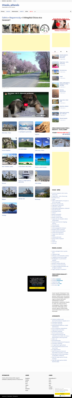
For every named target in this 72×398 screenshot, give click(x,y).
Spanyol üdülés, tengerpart (58, 238)
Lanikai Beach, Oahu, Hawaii (25, 166)
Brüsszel (4, 183)
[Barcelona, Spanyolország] (55, 90)
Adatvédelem (9, 396)
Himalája (4, 215)
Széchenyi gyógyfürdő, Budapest (59, 228)
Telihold (54, 212)
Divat (50, 380)
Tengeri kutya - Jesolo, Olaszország (64, 62)
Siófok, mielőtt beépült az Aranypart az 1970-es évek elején (65, 84)
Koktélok (27, 380)
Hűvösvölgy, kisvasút (56, 211)
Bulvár (26, 381)
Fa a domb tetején (23, 149)
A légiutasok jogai (56, 254)
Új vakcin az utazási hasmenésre (59, 264)
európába (54, 280)
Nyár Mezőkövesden (56, 340)
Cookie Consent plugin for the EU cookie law (62, 395)
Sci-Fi (26, 383)
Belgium (4, 199)
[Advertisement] (26, 43)
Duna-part (54, 243)
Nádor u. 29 (54, 339)
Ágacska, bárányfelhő (56, 214)
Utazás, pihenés (10, 5)
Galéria (5, 17)
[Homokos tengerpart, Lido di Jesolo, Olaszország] (55, 55)
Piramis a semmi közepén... (41, 167)
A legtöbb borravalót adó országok (59, 257)
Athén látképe (38, 183)
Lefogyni (50, 387)
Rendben (62, 394)
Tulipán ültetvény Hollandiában (59, 231)
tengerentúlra (55, 282)
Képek (26, 11)
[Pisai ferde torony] (55, 70)
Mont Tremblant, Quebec (7, 166)
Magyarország (15, 17)
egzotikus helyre (55, 283)
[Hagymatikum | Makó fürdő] (55, 100)
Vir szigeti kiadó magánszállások (59, 345)
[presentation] (55, 52)
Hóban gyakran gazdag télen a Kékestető (64, 113)
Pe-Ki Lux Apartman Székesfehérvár (59, 328)
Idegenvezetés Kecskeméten (58, 330)
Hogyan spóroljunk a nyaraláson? (59, 269)
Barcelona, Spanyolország (63, 90)
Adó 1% (31, 11)
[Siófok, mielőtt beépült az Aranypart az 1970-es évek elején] (55, 83)
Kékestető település (63, 118)
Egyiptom (37, 134)
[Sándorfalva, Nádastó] (55, 106)
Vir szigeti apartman (56, 349)
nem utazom (55, 285)
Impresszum (4, 396)
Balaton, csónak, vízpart (57, 217)
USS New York (22, 198)
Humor (26, 390)
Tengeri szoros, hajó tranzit (58, 234)
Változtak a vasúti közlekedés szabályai (60, 255)
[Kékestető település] (55, 118)
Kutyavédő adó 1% (52, 378)
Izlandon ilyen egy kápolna (58, 232)
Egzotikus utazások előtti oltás (58, 263)
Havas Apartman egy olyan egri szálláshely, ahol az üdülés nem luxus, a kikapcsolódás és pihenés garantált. (60, 336)
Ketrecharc (27, 388)
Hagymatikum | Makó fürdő (58, 205)
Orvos (50, 383)
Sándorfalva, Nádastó (64, 106)
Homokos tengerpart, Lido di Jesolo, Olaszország (64, 56)
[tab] (55, 52)
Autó (50, 385)
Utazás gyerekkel (55, 261)
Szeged (61, 76)
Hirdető (22, 11)
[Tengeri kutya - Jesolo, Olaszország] (55, 62)
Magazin (8, 11)
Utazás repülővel (55, 226)
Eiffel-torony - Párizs (39, 150)
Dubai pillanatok (55, 225)
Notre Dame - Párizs (6, 132)
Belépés (14, 0)
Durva (50, 381)
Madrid (53, 235)
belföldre (54, 279)
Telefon (26, 385)
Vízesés (53, 240)
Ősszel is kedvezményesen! (58, 333)
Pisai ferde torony (63, 70)
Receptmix (27, 378)
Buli (26, 387)
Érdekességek (15, 11)
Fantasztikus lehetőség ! (57, 322)
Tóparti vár (54, 241)
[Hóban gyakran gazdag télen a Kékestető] (55, 112)
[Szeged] (55, 76)
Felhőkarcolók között (56, 237)
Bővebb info (62, 391)
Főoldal (3, 11)
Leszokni (50, 388)
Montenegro (37, 199)
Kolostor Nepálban (6, 150)
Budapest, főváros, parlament (58, 229)
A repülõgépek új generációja (25, 131)
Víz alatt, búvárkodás (56, 216)
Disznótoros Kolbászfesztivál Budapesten (61, 342)
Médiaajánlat (15, 396)
